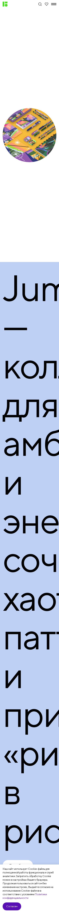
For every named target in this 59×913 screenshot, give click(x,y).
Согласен (12, 906)
